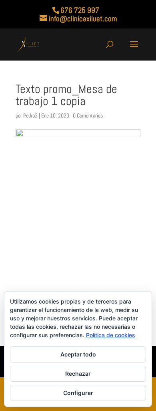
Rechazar (78, 373)
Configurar (78, 392)
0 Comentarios (88, 115)
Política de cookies (110, 335)
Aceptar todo (78, 354)
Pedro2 (30, 115)
